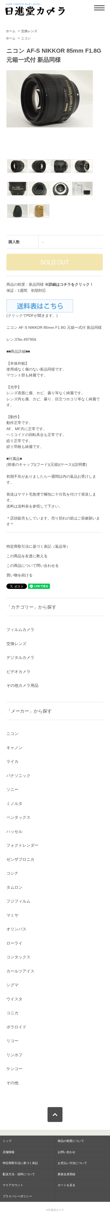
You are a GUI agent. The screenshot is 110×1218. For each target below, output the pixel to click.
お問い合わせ (66, 1152)
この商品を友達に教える (27, 556)
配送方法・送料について (19, 1174)
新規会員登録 (66, 1174)
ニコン (26, 38)
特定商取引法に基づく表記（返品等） (38, 546)
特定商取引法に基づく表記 (20, 1163)
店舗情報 (8, 1152)
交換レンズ (29, 31)
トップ (7, 1140)
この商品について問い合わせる (32, 565)
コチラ (65, 284)
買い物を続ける (19, 575)
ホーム (10, 31)
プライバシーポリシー (17, 1196)
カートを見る (66, 1185)
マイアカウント (13, 1185)
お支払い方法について (72, 1163)
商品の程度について (71, 1140)
